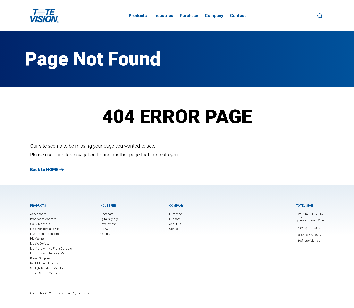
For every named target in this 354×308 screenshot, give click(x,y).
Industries (163, 15)
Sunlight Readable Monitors (48, 268)
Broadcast (106, 214)
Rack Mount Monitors (44, 263)
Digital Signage (109, 219)
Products (138, 15)
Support (174, 219)
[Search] (320, 15)
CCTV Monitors (40, 224)
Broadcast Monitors (43, 219)
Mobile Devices (39, 243)
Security (105, 233)
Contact (238, 15)
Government (108, 224)
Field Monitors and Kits (45, 228)
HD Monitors (38, 238)
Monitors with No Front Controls (51, 248)
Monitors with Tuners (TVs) (48, 253)
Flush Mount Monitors (44, 233)
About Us (175, 224)
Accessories (38, 214)
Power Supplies (40, 258)
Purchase (189, 15)
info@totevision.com (309, 240)
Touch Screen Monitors (45, 273)
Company (214, 15)
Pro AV (104, 228)
